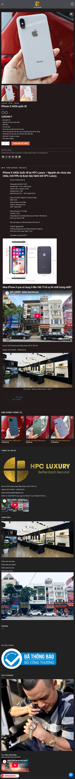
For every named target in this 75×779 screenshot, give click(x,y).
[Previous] (5, 48)
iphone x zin (36, 153)
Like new (16, 103)
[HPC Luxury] (37, 4)
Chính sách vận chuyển (8, 565)
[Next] (70, 48)
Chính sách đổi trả (7, 571)
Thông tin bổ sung (12, 167)
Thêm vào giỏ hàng (20, 143)
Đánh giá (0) (23, 167)
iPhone (10, 103)
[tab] (3, 168)
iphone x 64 (14, 153)
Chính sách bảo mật (7, 568)
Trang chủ (4, 103)
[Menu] (2, 4)
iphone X (8, 153)
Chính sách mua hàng (8, 561)
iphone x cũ (21, 153)
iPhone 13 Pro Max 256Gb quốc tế (35, 440)
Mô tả (3, 167)
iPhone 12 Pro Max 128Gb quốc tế (11, 440)
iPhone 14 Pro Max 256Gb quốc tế (60, 440)
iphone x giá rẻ (28, 153)
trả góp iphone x (44, 153)
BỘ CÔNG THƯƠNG (7, 645)
